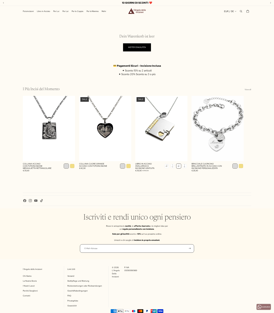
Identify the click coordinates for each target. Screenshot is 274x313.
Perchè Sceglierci (30, 291)
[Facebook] (25, 201)
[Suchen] (241, 11)
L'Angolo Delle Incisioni (116, 273)
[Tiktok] (41, 201)
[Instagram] (30, 201)
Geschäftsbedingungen (77, 291)
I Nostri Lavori (29, 286)
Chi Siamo (27, 276)
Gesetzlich (72, 305)
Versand (70, 276)
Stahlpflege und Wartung (78, 281)
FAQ (69, 295)
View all (248, 89)
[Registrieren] (189, 248)
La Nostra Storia (30, 281)
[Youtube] (36, 201)
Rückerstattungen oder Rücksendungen (84, 286)
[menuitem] (104, 11)
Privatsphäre (72, 301)
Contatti (26, 295)
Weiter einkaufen (137, 47)
